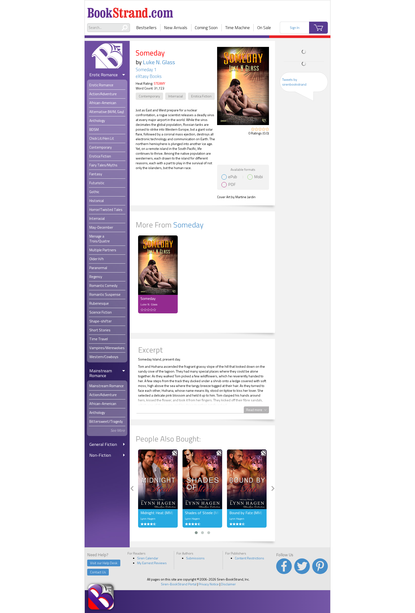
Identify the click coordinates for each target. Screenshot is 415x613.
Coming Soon (206, 27)
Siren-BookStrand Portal (178, 584)
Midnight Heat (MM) (156, 512)
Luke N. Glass (159, 62)
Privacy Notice (209, 584)
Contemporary (149, 96)
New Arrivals (175, 27)
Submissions (195, 558)
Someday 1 (146, 69)
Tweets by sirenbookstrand (294, 82)
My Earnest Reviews (152, 562)
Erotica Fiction (201, 96)
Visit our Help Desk (103, 562)
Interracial (175, 96)
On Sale (264, 27)
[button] (196, 532)
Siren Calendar (147, 558)
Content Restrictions (249, 558)
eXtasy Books (149, 76)
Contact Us (98, 572)
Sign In (294, 27)
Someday (188, 224)
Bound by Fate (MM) (245, 512)
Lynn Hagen (147, 518)
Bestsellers (146, 27)
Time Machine (237, 27)
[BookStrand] (130, 11)
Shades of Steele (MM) (202, 512)
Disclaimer (228, 584)
